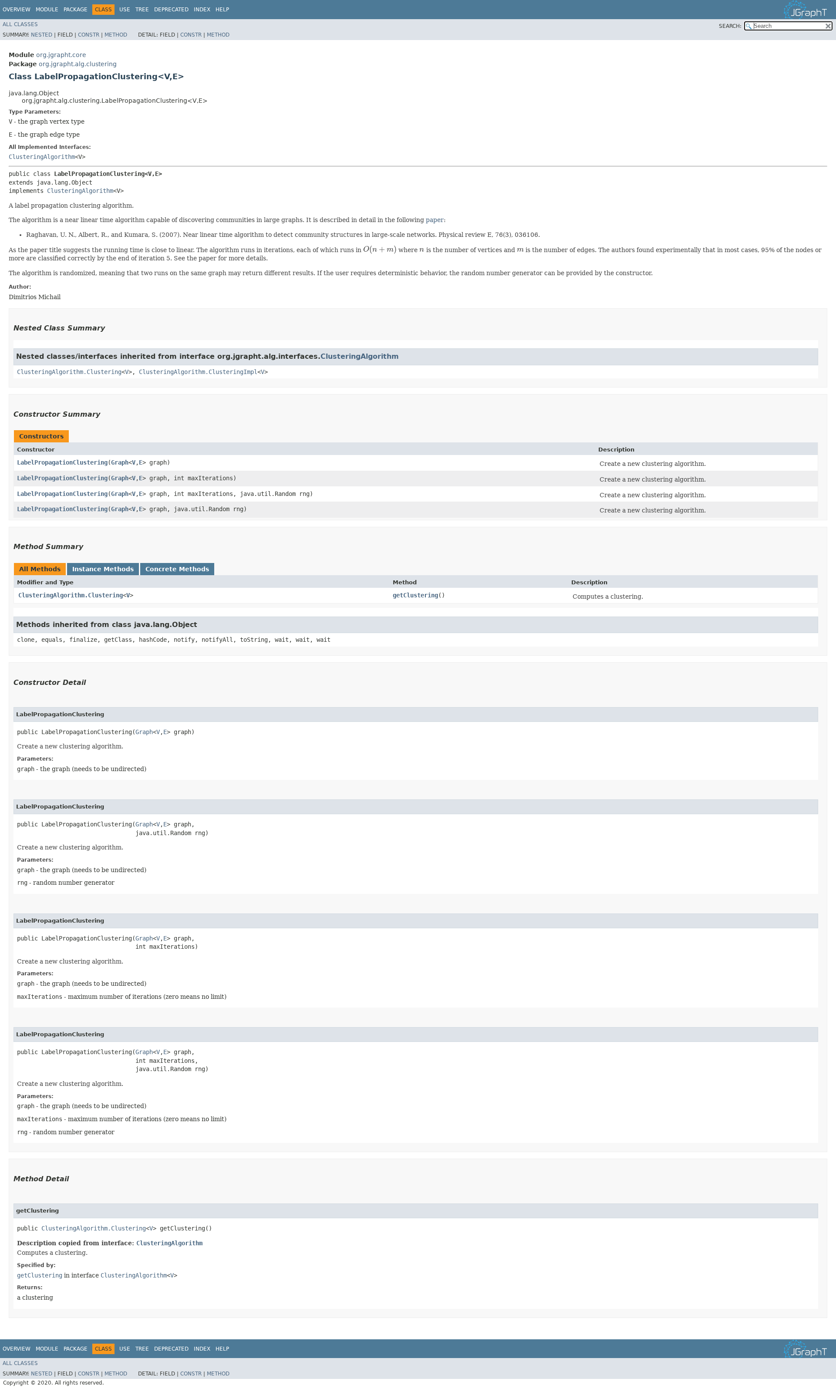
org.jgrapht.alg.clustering (78, 64)
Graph (119, 462)
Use (124, 10)
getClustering (415, 595)
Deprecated (171, 10)
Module (47, 10)
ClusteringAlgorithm (42, 156)
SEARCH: (730, 26)
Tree (142, 10)
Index (202, 10)
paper (435, 219)
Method (115, 35)
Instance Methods (103, 569)
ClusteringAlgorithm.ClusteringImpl (198, 371)
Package (76, 10)
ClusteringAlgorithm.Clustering (69, 371)
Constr (88, 35)
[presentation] (380, 249)
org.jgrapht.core (61, 54)
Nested (41, 35)
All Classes (20, 24)
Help (222, 10)
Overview (16, 10)
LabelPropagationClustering (62, 462)
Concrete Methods (177, 569)
